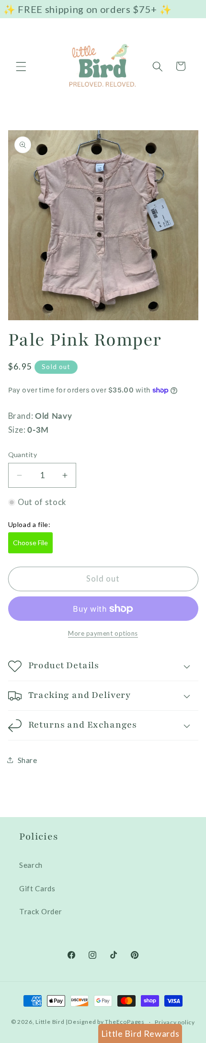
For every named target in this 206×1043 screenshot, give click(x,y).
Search (31, 865)
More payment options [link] (103, 633)
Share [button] (27, 760)
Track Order (40, 911)
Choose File (30, 542)
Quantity (22, 454)
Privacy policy (175, 1022)
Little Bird (49, 1022)
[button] (21, 66)
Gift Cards (37, 888)
